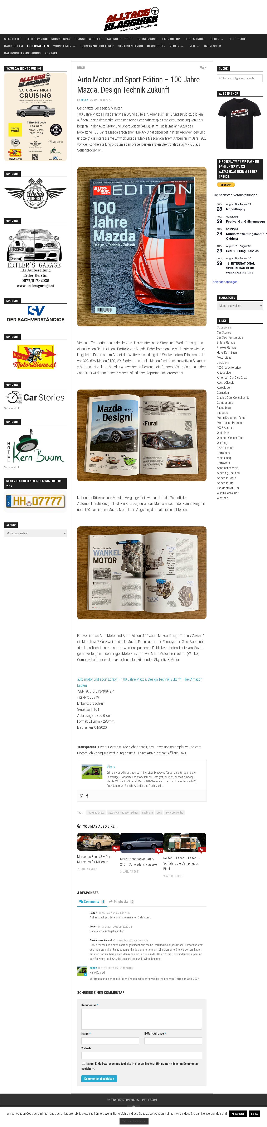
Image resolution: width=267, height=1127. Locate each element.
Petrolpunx (223, 453)
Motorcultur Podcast (230, 423)
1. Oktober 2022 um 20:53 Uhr (132, 940)
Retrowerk (223, 463)
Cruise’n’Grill (147, 39)
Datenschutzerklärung (22, 53)
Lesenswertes (38, 46)
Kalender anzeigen (225, 282)
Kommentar (89, 1005)
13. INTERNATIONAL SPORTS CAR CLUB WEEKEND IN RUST (240, 268)
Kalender (113, 39)
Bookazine (147, 812)
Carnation (223, 393)
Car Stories (224, 332)
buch (159, 812)
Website (86, 1048)
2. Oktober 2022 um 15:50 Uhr (117, 968)
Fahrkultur (171, 39)
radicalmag (224, 458)
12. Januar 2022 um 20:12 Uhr (117, 926)
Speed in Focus (227, 478)
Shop (128, 39)
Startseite (12, 39)
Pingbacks (123, 902)
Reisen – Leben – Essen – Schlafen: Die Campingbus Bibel (181, 863)
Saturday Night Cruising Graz (48, 39)
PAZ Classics (225, 448)
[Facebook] (87, 796)
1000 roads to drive (229, 367)
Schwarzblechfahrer (97, 46)
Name (86, 1033)
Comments (94, 902)
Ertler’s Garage (226, 342)
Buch (81, 68)
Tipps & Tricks (194, 39)
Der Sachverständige (230, 337)
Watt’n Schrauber (228, 493)
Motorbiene (224, 357)
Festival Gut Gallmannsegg (245, 221)
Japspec (222, 413)
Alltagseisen (224, 372)
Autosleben (224, 388)
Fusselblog (224, 408)
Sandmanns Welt (227, 468)
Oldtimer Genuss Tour (230, 438)
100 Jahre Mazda (95, 812)
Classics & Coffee (88, 39)
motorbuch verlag (174, 812)
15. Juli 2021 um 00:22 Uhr (116, 912)
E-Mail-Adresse (155, 1033)
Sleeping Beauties (228, 473)
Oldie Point (223, 433)
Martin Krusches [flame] (231, 418)
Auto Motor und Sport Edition (123, 812)
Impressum (212, 46)
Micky (84, 100)
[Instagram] (81, 796)
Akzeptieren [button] (238, 1113)
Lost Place (237, 39)
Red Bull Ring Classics (242, 251)
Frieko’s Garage (226, 347)
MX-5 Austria (225, 428)
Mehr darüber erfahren (134, 1121)
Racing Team (13, 46)
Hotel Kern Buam (227, 352)
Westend (222, 498)
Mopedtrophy (235, 209)
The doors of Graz (228, 488)
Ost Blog (222, 443)
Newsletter (156, 46)
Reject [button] (254, 1113)
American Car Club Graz (232, 377)
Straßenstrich (130, 46)
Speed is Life (225, 483)
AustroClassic (225, 383)
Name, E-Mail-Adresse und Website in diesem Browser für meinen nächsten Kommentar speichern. (139, 1066)
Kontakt (51, 53)
